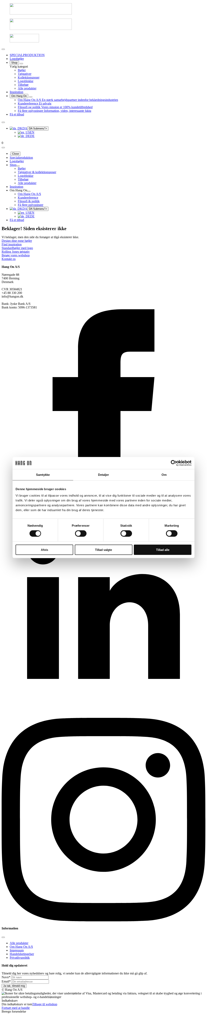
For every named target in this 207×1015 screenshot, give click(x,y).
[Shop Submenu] (21, 63)
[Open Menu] (3, 49)
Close (15, 153)
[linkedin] (103, 716)
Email (6, 981)
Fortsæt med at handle (16, 1008)
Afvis (44, 549)
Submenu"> (38, 128)
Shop (14, 62)
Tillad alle (162, 549)
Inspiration (16, 92)
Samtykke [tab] (43, 474)
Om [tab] (164, 474)
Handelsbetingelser (22, 954)
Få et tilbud (17, 114)
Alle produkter (19, 943)
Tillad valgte (103, 549)
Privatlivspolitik (20, 957)
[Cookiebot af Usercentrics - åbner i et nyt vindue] (173, 463)
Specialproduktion (21, 157)
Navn (6, 977)
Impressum (17, 950)
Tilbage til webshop (44, 1004)
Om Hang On (19, 96)
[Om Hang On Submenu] (30, 97)
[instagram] (103, 920)
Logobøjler (17, 58)
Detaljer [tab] (103, 474)
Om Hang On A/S (21, 946)
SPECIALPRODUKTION (27, 55)
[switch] (81, 533)
